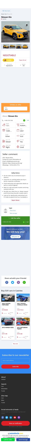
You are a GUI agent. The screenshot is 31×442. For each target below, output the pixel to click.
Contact (3, 379)
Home (2, 14)
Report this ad (22, 60)
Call (28, 120)
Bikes (2, 400)
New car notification (15, 423)
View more (15, 343)
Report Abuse (15, 200)
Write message (13, 213)
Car (6, 14)
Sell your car (15, 237)
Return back (7, 10)
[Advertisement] (15, 86)
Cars (2, 386)
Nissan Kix (9, 14)
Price (6, 107)
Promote (9, 60)
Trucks (3, 391)
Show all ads (13, 210)
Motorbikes (4, 388)
